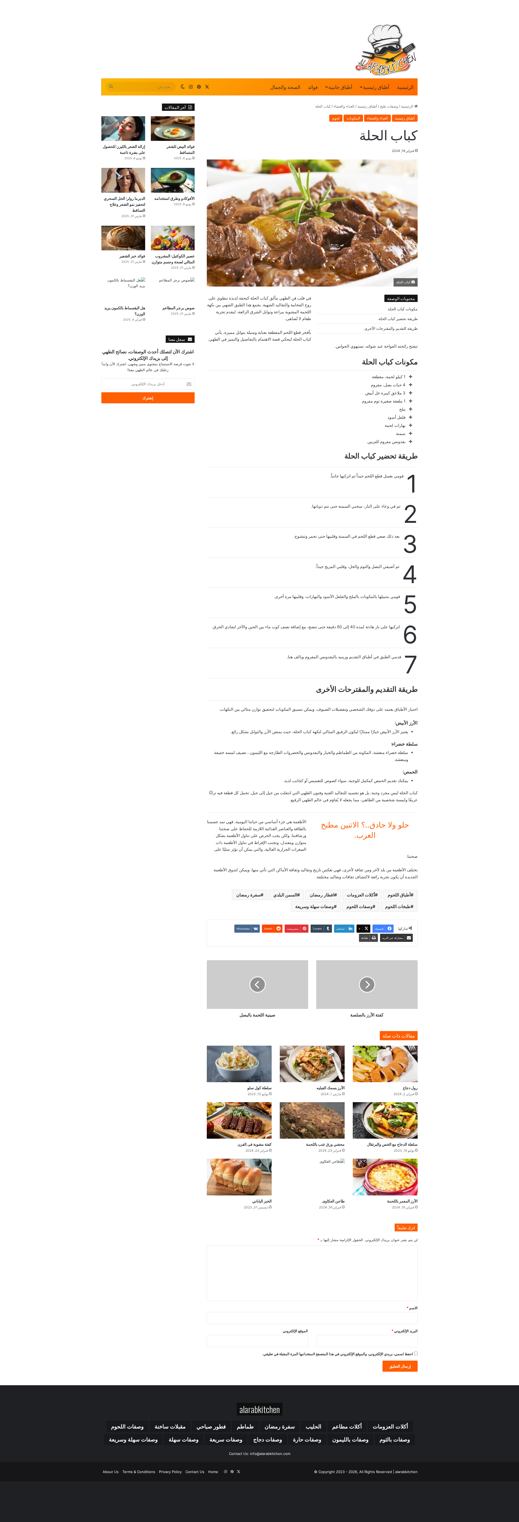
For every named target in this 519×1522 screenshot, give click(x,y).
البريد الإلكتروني (404, 1331)
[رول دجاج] (385, 1064)
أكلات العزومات (361, 895)
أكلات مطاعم (347, 1426)
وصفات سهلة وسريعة (314, 906)
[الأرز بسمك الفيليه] (312, 1064)
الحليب (313, 1426)
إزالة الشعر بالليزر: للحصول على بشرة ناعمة (124, 149)
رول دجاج (410, 1087)
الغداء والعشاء (344, 106)
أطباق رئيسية (376, 86)
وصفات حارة (307, 1439)
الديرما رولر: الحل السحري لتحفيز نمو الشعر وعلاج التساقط (124, 204)
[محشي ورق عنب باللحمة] (312, 1120)
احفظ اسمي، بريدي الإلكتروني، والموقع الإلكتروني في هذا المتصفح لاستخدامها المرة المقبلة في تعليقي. (337, 1354)
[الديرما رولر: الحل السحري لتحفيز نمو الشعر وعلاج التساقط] (123, 180)
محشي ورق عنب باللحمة (325, 1144)
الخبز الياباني (262, 1201)
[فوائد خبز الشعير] (123, 238)
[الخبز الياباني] (239, 1177)
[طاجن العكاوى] (312, 1177)
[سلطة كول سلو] (239, 1064)
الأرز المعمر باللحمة (402, 1201)
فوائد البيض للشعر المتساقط (181, 149)
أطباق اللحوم (399, 895)
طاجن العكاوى (333, 1201)
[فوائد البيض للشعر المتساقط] (173, 128)
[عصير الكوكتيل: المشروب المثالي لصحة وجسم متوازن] (173, 238)
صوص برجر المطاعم (178, 307)
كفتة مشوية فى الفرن (255, 1144)
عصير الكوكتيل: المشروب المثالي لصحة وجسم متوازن (173, 258)
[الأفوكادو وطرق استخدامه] (173, 180)
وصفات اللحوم (359, 906)
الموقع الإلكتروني (295, 1331)
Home (213, 1472)
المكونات (353, 118)
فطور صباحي (211, 1426)
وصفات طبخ (389, 106)
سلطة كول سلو (259, 1087)
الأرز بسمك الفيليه (331, 1087)
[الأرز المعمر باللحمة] (385, 1177)
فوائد (313, 86)
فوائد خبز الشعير (132, 255)
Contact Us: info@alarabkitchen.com (259, 1453)
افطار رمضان (322, 895)
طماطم (245, 1426)
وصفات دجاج (267, 1439)
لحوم (336, 118)
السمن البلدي (285, 895)
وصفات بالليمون (350, 1439)
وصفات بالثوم (395, 1439)
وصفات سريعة (225, 1439)
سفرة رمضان (248, 895)
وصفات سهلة (184, 1439)
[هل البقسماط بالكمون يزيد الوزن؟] (123, 289)
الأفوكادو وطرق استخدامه (174, 198)
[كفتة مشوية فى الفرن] (239, 1120)
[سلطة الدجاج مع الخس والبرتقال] (385, 1120)
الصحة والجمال (285, 86)
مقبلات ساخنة (170, 1426)
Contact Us (194, 1472)
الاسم (412, 1308)
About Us (111, 1472)
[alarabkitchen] (386, 50)
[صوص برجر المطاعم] (173, 289)
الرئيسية (405, 86)
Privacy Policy (170, 1472)
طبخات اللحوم (398, 906)
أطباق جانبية (340, 86)
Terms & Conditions (138, 1472)
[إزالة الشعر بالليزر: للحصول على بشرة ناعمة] (123, 128)
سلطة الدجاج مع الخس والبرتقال (392, 1144)
